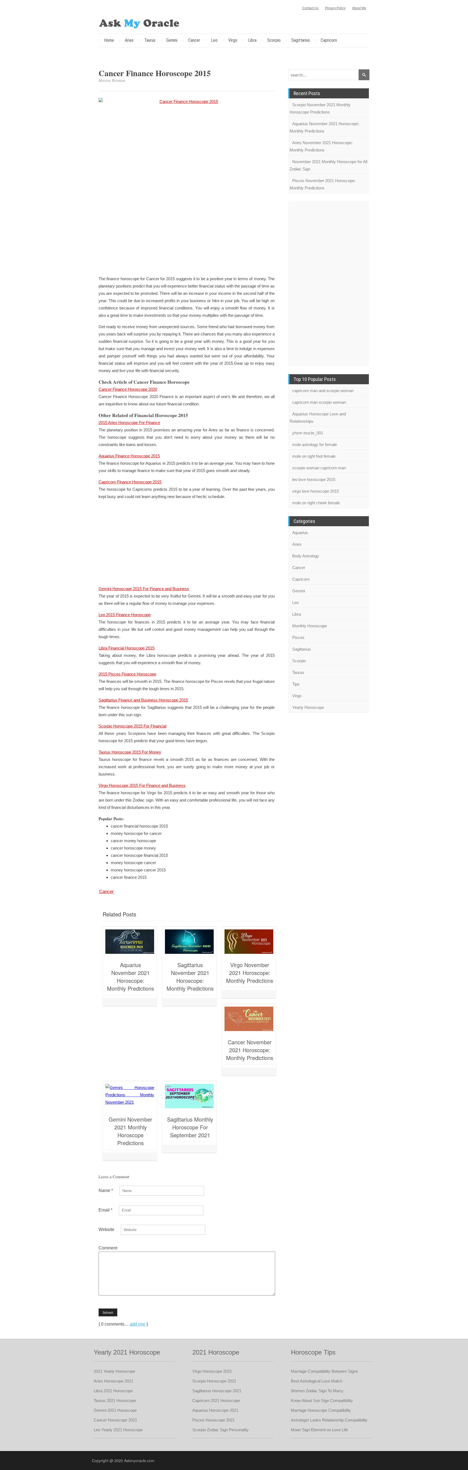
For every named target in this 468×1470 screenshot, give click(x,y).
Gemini (171, 40)
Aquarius (300, 532)
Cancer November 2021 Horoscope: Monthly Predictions (249, 1050)
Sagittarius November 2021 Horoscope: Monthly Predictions (190, 976)
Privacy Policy (335, 8)
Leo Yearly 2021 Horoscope (118, 1429)
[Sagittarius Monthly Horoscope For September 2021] (189, 1096)
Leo (214, 40)
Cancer (194, 40)
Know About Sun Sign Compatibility (322, 1400)
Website (106, 1229)
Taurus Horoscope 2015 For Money (130, 752)
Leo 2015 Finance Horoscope (125, 614)
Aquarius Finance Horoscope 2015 (129, 456)
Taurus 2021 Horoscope (115, 1400)
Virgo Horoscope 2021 (212, 1371)
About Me (359, 8)
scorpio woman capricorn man (319, 468)
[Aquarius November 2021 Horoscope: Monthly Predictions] (130, 941)
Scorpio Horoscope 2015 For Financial (132, 726)
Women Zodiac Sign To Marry (317, 1390)
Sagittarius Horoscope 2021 (216, 1390)
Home (109, 40)
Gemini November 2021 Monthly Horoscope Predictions (130, 1131)
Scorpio (274, 40)
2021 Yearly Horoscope (114, 1371)
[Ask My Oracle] (139, 23)
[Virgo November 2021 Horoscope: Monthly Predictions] (249, 941)
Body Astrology (305, 556)
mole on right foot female (314, 456)
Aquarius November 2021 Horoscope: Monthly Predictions (130, 976)
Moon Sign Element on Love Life (319, 1429)
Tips (296, 684)
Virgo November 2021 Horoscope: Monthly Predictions (249, 972)
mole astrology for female (314, 444)
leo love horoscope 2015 (313, 479)
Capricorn (329, 40)
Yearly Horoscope (308, 707)
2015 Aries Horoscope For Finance (129, 422)
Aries (129, 40)
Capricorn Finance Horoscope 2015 (130, 482)
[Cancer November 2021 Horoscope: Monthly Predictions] (249, 1019)
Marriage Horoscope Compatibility (321, 1410)
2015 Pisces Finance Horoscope (127, 674)
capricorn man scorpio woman (319, 402)
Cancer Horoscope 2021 (115, 1420)
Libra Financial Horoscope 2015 (126, 648)
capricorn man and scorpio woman (322, 390)
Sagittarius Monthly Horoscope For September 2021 (190, 1127)
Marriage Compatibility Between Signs (324, 1371)
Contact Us (310, 8)
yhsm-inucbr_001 (307, 433)
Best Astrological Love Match (316, 1381)
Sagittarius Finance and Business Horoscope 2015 (143, 700)
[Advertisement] (186, 232)
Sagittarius (300, 40)
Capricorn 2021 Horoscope (216, 1400)
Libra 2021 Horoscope (113, 1390)
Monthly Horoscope (309, 625)
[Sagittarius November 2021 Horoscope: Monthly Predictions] (189, 941)
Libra (252, 40)
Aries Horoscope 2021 (113, 1381)
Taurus (149, 40)
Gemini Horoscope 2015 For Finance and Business (144, 588)
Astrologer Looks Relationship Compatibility (329, 1420)
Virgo (232, 40)
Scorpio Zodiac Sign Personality (220, 1429)
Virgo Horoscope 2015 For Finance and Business (142, 785)
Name (106, 1190)
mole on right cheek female (316, 502)
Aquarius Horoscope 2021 (215, 1410)
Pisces (298, 637)
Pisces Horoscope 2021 (213, 1420)
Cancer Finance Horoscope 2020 (128, 389)
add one (137, 1324)
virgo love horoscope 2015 (315, 491)
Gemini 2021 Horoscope (115, 1410)
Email (105, 1210)
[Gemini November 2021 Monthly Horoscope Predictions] (130, 1096)
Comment (108, 1248)
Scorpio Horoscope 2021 (214, 1381)
